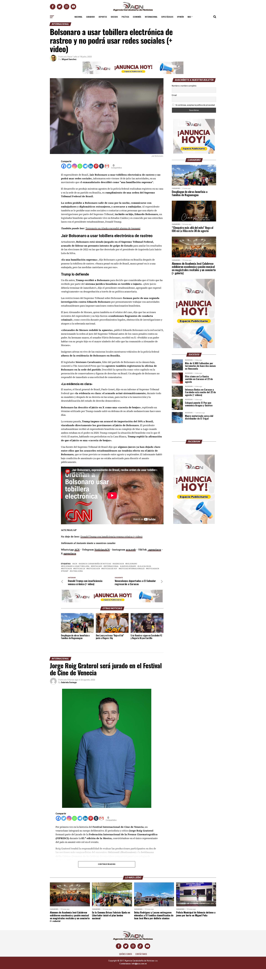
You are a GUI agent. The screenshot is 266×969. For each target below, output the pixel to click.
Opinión (180, 16)
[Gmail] (106, 166)
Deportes (103, 16)
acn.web (131, 549)
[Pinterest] (96, 166)
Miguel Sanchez (69, 59)
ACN (77, 549)
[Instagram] (74, 166)
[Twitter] (69, 166)
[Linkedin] (90, 166)
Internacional (151, 16)
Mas (189, 16)
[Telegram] (85, 166)
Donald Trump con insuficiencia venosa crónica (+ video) (111, 536)
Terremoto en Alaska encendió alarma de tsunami (112, 228)
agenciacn (69, 553)
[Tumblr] (101, 166)
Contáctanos (141, 954)
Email (174, 95)
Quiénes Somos (125, 954)
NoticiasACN (102, 549)
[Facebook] (63, 166)
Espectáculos (167, 16)
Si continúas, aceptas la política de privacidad (195, 105)
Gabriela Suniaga (69, 682)
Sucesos (114, 16)
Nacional (78, 16)
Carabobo (90, 16)
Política (125, 16)
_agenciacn (154, 549)
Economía (137, 16)
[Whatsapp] (79, 166)
